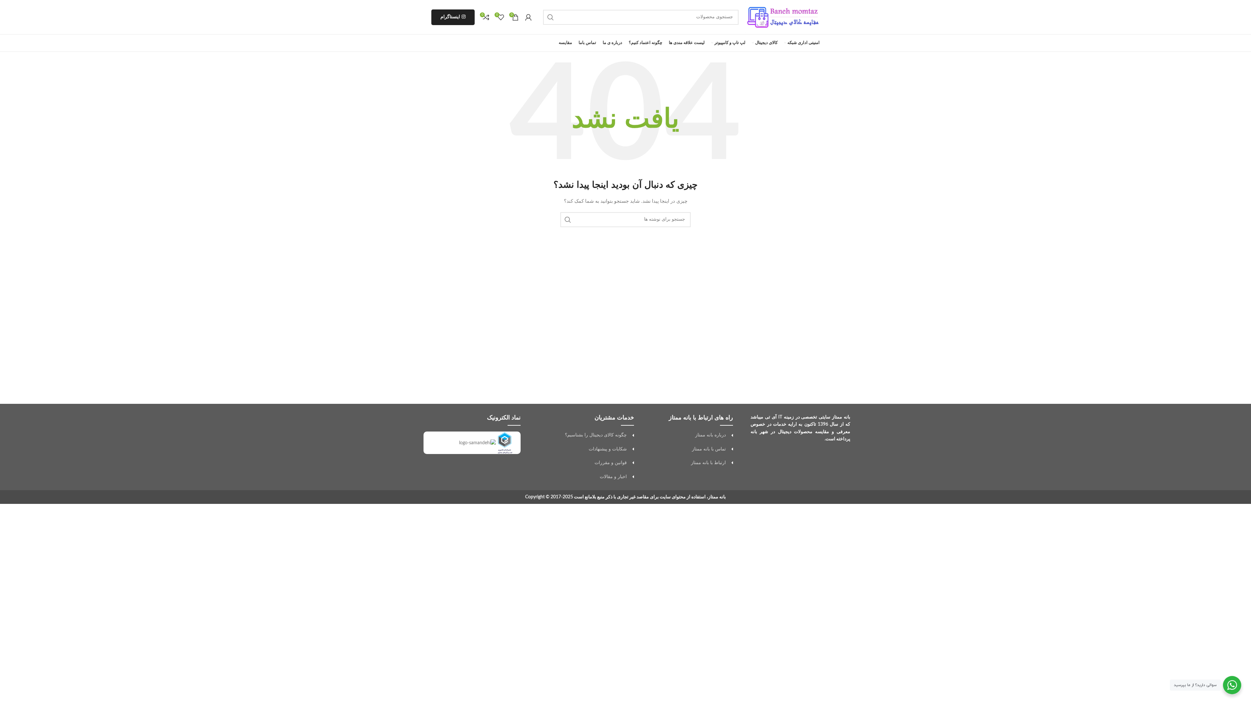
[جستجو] (550, 17)
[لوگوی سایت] (782, 17)
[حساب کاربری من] (528, 17)
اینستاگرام (450, 17)
